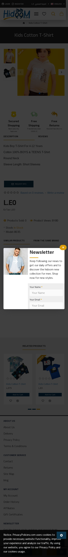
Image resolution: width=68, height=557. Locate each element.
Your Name (35, 287)
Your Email (35, 299)
